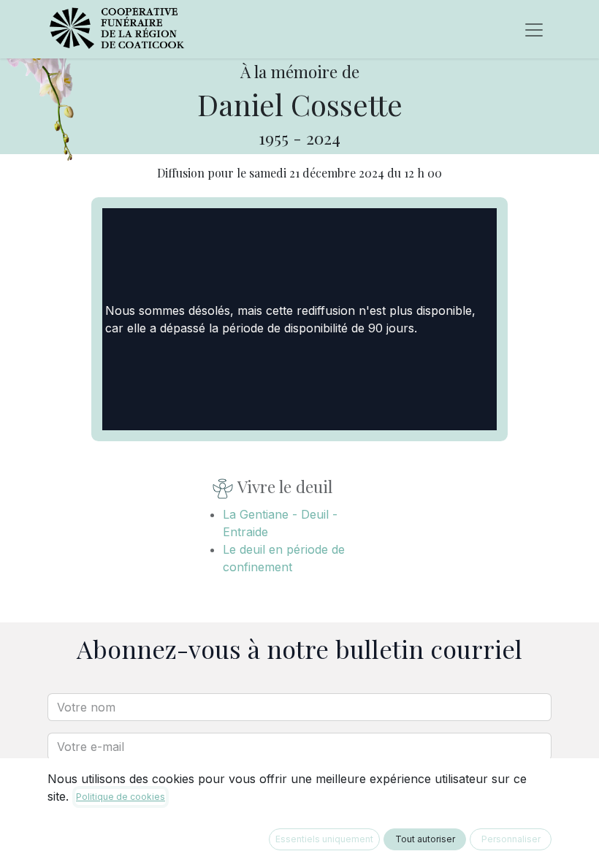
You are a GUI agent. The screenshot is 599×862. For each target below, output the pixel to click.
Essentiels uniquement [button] (324, 839)
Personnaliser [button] (511, 839)
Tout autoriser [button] (425, 839)
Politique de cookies (120, 796)
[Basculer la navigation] (534, 29)
